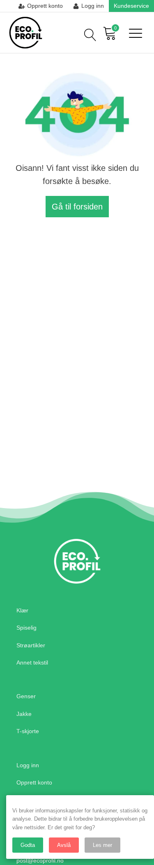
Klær (22, 610)
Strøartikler (30, 645)
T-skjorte (27, 731)
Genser (26, 696)
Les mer (102, 845)
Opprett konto (34, 782)
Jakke (24, 714)
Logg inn (27, 765)
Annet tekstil (32, 662)
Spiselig (26, 627)
